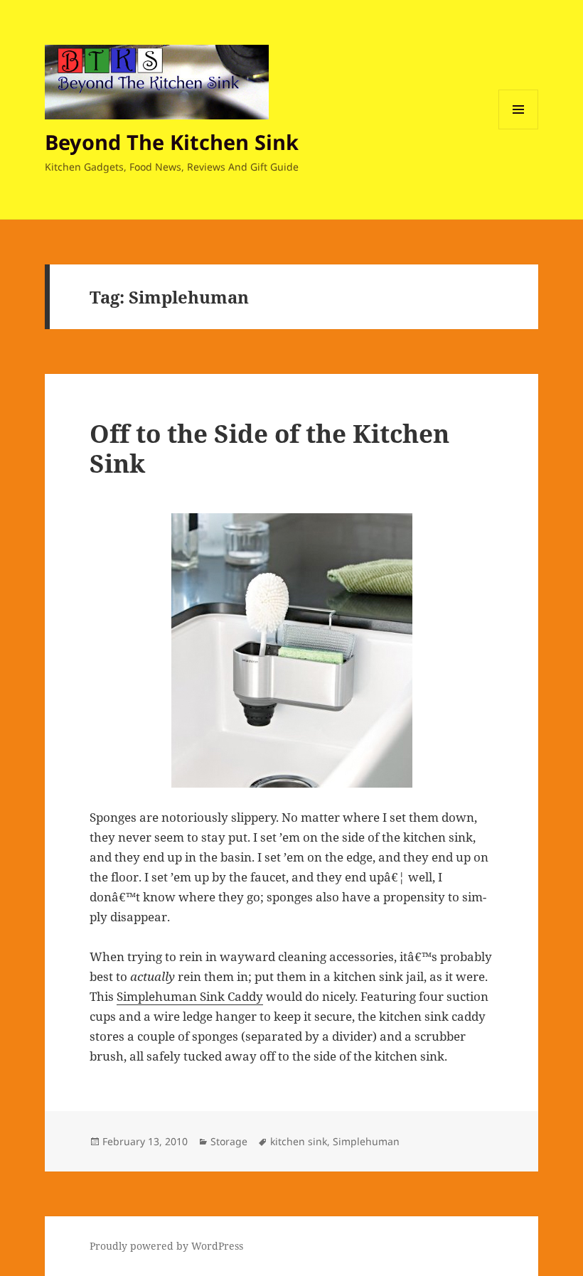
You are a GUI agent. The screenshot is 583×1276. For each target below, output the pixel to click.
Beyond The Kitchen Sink (172, 142)
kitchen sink (298, 1141)
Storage (228, 1141)
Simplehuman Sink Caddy (190, 996)
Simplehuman (366, 1141)
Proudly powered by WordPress (166, 1246)
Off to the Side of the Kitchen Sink (269, 448)
